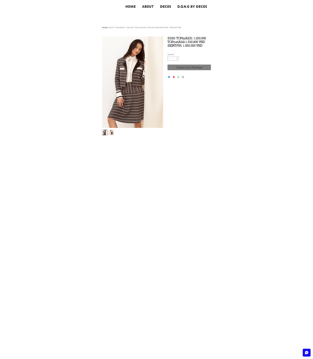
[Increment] (177, 58)
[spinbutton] (173, 58)
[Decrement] (169, 58)
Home (104, 27)
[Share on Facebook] (169, 77)
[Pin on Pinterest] (173, 77)
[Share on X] (183, 77)
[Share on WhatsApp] (178, 77)
